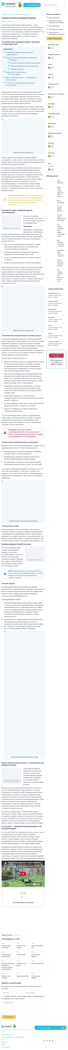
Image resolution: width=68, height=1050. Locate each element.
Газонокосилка (21, 954)
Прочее (11, 14)
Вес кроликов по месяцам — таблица (60, 243)
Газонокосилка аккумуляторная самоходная (24, 66)
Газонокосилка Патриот (36, 977)
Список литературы (6, 1047)
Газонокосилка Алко (38, 963)
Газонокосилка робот (16, 69)
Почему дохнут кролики (56, 29)
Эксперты (4, 1042)
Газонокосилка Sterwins (36, 955)
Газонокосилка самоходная (6, 946)
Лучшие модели (15, 74)
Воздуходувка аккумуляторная (11, 228)
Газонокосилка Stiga (23, 976)
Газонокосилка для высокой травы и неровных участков (11, 781)
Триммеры (13, 60)
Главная (5, 14)
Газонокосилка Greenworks (35, 559)
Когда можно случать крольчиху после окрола (56, 21)
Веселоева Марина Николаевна (23, 902)
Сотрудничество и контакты (7, 1034)
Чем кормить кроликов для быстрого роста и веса (60, 275)
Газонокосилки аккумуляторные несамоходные (25, 63)
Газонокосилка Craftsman (6, 977)
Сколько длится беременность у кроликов (56, 33)
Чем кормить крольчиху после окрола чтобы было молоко (61, 230)
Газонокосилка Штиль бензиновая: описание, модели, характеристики (8, 966)
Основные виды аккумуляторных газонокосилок (21, 57)
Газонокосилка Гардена (21, 946)
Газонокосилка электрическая (6, 955)
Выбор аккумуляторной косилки (16, 72)
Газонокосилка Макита (21, 964)
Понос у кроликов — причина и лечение (60, 263)
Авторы (3, 1044)
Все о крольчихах (54, 26)
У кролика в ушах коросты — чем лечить (60, 253)
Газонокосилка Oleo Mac (37, 946)
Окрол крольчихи (54, 17)
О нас (3, 1039)
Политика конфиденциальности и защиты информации (13, 1037)
